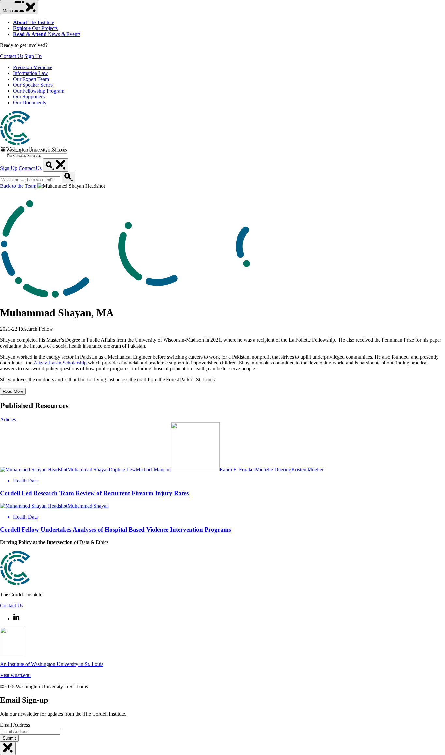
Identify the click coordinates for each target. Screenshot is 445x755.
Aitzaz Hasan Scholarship (60, 362)
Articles (8, 419)
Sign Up (33, 56)
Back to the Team (18, 186)
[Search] (68, 177)
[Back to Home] (34, 155)
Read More (13, 391)
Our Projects (35, 28)
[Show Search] (55, 165)
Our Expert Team (31, 79)
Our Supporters (29, 96)
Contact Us (11, 56)
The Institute (33, 22)
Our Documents (29, 102)
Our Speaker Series (33, 85)
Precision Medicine (32, 67)
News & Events (46, 34)
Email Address (15, 725)
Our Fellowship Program (38, 91)
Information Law (30, 73)
